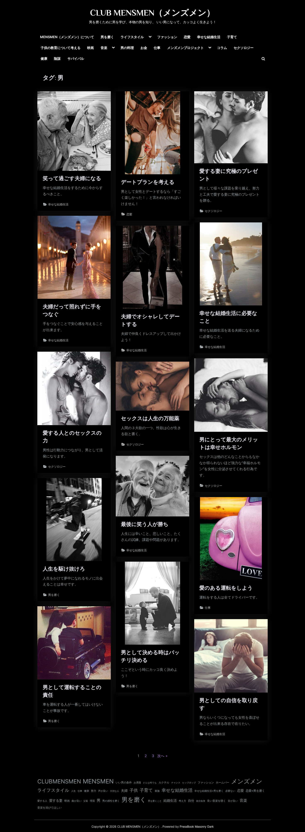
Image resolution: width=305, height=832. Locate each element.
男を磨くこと (155, 801)
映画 (90, 48)
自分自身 (200, 800)
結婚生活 (170, 800)
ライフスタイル (132, 37)
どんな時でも (150, 782)
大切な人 (114, 790)
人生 (73, 790)
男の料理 (127, 48)
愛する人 (42, 800)
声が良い (103, 790)
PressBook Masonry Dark (197, 826)
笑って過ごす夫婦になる (72, 178)
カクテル (164, 782)
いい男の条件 (124, 782)
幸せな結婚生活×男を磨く (208, 790)
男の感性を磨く (111, 800)
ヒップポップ (189, 782)
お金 (143, 48)
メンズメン (246, 781)
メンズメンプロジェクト (185, 48)
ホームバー (222, 782)
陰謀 (57, 58)
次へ (160, 756)
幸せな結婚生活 (208, 37)
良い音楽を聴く (216, 800)
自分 (191, 801)
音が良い (233, 800)
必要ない (230, 790)
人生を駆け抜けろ (64, 569)
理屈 (92, 800)
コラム (222, 48)
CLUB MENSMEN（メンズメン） (152, 12)
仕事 (157, 48)
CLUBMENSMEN (59, 781)
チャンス (175, 782)
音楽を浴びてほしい (49, 807)
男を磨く (107, 37)
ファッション (167, 37)
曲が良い (77, 800)
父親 (85, 800)
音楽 (104, 48)
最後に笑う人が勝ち (144, 524)
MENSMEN (98, 781)
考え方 (182, 800)
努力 (93, 790)
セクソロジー (244, 48)
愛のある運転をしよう (226, 588)
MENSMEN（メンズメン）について (67, 37)
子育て (232, 37)
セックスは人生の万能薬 (150, 418)
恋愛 (187, 37)
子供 (133, 790)
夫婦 (124, 791)
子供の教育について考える (61, 48)
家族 (157, 790)
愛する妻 (55, 800)
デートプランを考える (147, 182)
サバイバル (75, 58)
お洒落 (137, 782)
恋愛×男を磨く (255, 790)
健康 (44, 58)
